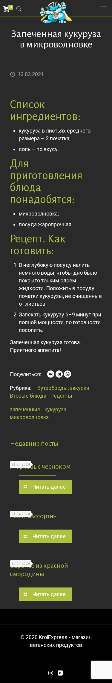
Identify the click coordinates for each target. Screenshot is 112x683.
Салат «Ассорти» (33, 516)
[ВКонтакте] (50, 374)
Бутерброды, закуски (63, 388)
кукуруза (55, 409)
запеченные (25, 409)
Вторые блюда (28, 396)
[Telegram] (59, 374)
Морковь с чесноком (40, 466)
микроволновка (29, 417)
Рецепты (61, 396)
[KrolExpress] (56, 7)
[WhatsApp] (67, 374)
